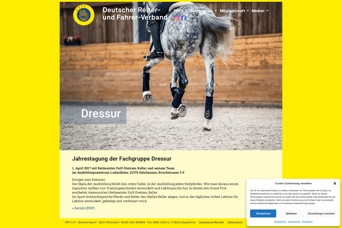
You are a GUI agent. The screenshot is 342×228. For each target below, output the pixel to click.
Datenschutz (280, 221)
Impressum (307, 221)
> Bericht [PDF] (83, 208)
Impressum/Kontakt (211, 222)
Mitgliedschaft (233, 11)
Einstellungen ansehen (321, 213)
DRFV (179, 11)
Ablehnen (291, 213)
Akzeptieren (263, 213)
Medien (258, 11)
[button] (335, 183)
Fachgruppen (202, 11)
